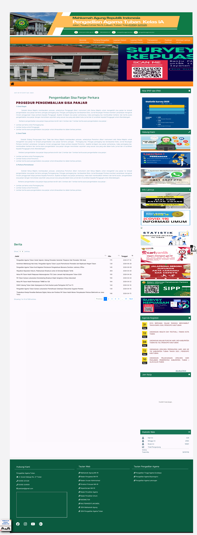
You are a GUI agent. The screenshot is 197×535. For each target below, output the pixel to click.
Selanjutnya (181, 371)
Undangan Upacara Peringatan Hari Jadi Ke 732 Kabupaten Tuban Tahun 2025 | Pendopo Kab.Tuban (169, 351)
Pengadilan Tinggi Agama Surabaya (148, 473)
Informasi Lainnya (183, 41)
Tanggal (124, 256)
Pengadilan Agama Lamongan (146, 480)
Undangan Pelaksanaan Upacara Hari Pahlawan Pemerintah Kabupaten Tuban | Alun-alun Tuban (169, 360)
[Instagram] (25, 524)
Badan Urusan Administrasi (90, 480)
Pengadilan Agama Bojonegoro (146, 477)
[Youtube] (33, 524)
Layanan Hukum (119, 41)
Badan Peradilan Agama (89, 492)
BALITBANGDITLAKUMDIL (90, 503)
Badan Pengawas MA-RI (89, 477)
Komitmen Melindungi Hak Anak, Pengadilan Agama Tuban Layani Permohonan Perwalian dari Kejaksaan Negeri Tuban (56, 263)
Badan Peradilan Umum (88, 496)
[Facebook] (18, 524)
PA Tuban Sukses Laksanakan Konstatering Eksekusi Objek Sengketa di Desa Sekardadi (46, 278)
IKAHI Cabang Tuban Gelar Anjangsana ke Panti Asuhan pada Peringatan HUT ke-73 (45, 285)
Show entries (22, 251)
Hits (109, 256)
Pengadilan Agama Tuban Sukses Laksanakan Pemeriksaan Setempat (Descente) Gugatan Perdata (50, 289)
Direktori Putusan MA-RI (89, 484)
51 (126, 299)
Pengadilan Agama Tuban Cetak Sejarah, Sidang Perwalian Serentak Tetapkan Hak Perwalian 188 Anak (51, 260)
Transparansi (154, 41)
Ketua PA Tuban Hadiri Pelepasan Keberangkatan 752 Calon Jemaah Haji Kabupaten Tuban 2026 (49, 274)
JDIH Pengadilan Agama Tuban (91, 511)
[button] (23, 63)
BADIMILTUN (85, 500)
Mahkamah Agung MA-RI (89, 473)
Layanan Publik (136, 41)
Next (131, 299)
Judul (17, 256)
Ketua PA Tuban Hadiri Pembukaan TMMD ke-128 (33, 281)
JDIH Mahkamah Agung (88, 507)
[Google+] (40, 524)
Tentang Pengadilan (101, 41)
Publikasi (168, 41)
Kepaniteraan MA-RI (87, 488)
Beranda (84, 41)
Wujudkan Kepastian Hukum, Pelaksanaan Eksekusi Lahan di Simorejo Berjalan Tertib (45, 271)
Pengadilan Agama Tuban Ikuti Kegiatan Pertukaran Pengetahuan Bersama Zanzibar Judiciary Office (50, 267)
